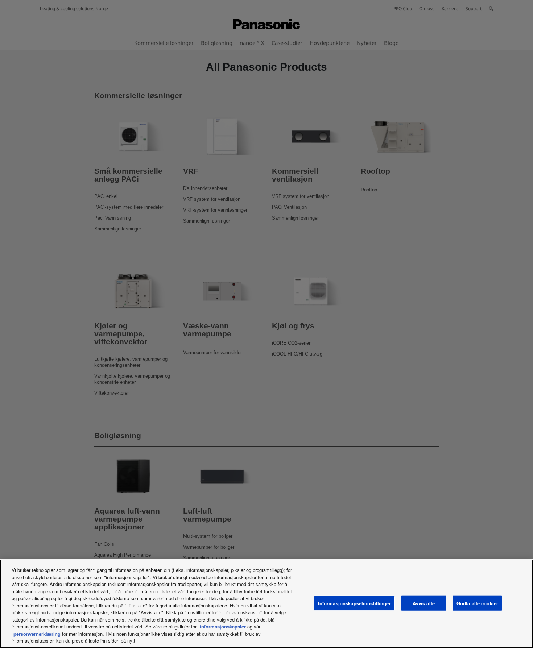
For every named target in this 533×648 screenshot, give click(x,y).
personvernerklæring (37, 633)
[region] (266, 603)
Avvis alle (424, 602)
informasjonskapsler (223, 626)
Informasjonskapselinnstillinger (354, 602)
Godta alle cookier (477, 602)
